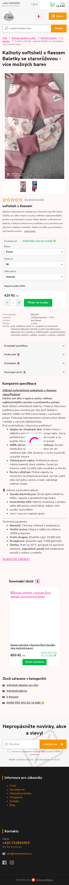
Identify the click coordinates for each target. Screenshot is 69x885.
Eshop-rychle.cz (44, 879)
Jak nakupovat (17, 789)
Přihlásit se (50, 744)
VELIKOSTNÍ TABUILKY (16, 559)
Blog (12, 805)
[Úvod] (15, 16)
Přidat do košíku (38, 302)
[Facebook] (6, 863)
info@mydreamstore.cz (19, 853)
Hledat (58, 28)
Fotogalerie (16, 797)
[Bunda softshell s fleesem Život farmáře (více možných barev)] (34, 615)
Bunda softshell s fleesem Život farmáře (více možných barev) (32, 647)
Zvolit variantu (34, 662)
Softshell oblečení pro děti (23, 38)
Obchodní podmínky (20, 793)
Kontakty (14, 801)
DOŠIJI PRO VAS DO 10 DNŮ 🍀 (25, 702)
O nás (13, 785)
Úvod (4, 38)
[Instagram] (13, 863)
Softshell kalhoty (48, 38)
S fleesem (12, 697)
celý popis (30, 231)
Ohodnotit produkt (34, 199)
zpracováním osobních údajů (33, 751)
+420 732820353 (11, 3)
